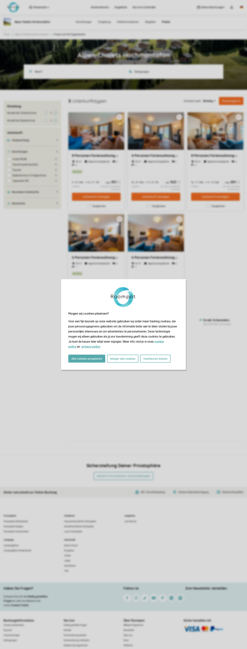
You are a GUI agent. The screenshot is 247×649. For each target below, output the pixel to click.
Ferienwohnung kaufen (75, 635)
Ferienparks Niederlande (16, 521)
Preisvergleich (231, 101)
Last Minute (130, 521)
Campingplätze (11, 545)
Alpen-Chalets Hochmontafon (32, 34)
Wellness (128, 645)
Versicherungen (12, 635)
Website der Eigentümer (76, 645)
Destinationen (100, 7)
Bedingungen (10, 640)
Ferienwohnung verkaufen (77, 640)
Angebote (120, 7)
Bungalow (69, 550)
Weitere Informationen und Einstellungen (123, 476)
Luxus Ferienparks (73, 531)
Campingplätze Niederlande (17, 550)
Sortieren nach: (192, 101)
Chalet (67, 555)
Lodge (67, 560)
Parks (7, 34)
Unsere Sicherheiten (14, 625)
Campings (9, 540)
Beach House (71, 545)
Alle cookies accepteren (86, 358)
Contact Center (20, 605)
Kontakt (67, 630)
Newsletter (129, 630)
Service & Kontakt (144, 7)
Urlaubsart (69, 516)
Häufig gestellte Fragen (75, 625)
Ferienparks (10, 516)
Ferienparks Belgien (13, 526)
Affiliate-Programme (133, 625)
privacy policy (91, 346)
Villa (66, 571)
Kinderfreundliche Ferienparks (79, 526)
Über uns (128, 635)
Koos (126, 640)
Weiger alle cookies (122, 358)
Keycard (8, 630)
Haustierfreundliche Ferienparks (80, 521)
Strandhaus (70, 565)
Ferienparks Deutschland (16, 531)
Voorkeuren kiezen (155, 358)
